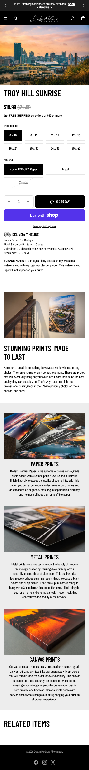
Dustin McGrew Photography (48, 752)
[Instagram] (44, 762)
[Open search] (15, 18)
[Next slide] (84, 5)
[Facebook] (36, 762)
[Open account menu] (73, 18)
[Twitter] (53, 762)
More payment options (44, 226)
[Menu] (5, 18)
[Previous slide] (5, 5)
